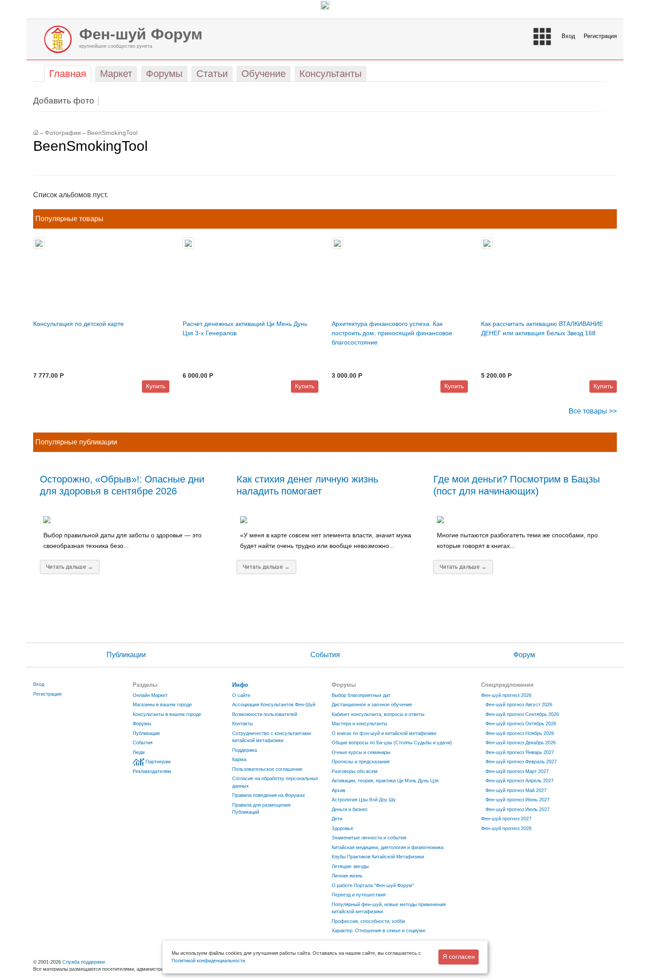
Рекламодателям (152, 771)
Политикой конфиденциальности (208, 960)
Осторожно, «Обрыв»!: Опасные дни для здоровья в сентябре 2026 (122, 485)
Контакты (242, 723)
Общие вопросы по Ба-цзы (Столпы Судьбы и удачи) (392, 742)
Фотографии (63, 133)
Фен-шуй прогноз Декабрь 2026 (521, 742)
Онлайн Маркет (150, 695)
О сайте (241, 695)
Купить (155, 386)
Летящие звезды (350, 866)
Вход (568, 36)
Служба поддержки (83, 962)
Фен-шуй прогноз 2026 (506, 695)
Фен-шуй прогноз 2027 (506, 818)
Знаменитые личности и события (369, 837)
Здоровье (342, 828)
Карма (239, 759)
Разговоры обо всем (355, 771)
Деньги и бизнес (350, 809)
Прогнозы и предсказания (361, 761)
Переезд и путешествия (359, 894)
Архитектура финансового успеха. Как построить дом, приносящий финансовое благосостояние (392, 333)
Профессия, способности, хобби (368, 921)
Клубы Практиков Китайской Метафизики (378, 856)
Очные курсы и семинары (361, 752)
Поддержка (244, 750)
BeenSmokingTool (112, 133)
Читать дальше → (69, 567)
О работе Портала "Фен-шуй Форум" (373, 885)
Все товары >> (593, 411)
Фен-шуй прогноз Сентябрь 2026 (522, 714)
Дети (337, 818)
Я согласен (459, 956)
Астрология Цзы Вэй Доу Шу (364, 799)
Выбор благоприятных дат (361, 695)
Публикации (126, 654)
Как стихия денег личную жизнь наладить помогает (307, 485)
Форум (524, 654)
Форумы (142, 723)
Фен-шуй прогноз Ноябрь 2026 (520, 733)
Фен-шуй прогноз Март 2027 (517, 771)
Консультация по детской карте (78, 323)
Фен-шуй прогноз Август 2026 (519, 704)
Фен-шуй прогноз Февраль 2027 (521, 761)
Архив (338, 790)
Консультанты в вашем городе (167, 714)
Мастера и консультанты (359, 723)
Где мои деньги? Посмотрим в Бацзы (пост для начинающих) (516, 485)
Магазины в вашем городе (162, 704)
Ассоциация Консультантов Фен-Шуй (273, 704)
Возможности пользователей (264, 714)
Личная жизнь (347, 875)
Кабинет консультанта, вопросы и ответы (378, 714)
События (325, 654)
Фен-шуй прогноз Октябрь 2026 (521, 723)
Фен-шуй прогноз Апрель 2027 (520, 780)
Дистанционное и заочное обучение (372, 704)
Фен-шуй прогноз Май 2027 (516, 790)
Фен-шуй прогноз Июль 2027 (518, 809)
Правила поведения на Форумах (268, 795)
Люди (139, 752)
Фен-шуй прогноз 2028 (506, 828)
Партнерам (158, 761)
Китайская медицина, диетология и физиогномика (388, 847)
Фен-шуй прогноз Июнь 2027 (518, 799)
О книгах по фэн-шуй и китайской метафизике (384, 733)
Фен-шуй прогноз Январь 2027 (520, 752)
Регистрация (600, 36)
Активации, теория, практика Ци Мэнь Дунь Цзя (385, 780)
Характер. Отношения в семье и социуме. (379, 930)
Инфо (240, 684)
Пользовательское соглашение (267, 769)
